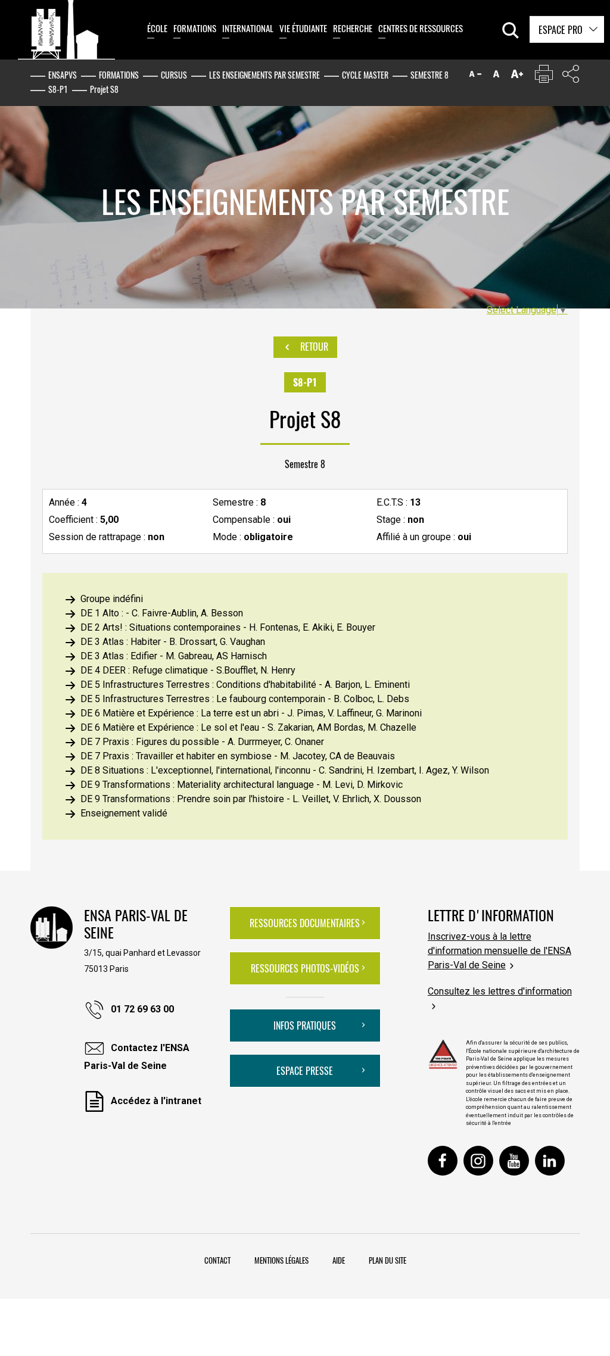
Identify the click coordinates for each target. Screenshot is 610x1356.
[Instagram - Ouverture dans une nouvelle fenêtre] (478, 1161)
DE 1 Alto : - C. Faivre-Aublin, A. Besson (161, 613)
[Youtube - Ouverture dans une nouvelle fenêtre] (514, 1161)
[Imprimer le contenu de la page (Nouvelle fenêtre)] (544, 76)
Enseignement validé (123, 813)
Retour (313, 346)
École (157, 28)
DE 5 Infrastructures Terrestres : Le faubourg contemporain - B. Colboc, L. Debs (244, 699)
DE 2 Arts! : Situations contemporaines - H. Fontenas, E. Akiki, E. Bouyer (227, 627)
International (247, 28)
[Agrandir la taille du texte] (517, 76)
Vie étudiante (303, 28)
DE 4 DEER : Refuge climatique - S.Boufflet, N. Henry (187, 670)
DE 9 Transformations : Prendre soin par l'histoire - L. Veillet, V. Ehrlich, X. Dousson (250, 799)
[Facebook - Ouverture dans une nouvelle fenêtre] (443, 1161)
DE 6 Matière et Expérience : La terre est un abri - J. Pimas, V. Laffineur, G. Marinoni (251, 713)
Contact (217, 1260)
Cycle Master (365, 74)
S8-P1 (58, 89)
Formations (194, 28)
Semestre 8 (429, 74)
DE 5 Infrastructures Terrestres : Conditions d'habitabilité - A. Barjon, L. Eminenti (245, 684)
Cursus (174, 74)
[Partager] (571, 76)
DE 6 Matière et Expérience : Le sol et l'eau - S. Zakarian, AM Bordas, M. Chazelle (248, 727)
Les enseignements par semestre (264, 74)
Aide (338, 1260)
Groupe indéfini (111, 598)
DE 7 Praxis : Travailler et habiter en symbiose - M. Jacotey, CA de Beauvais (237, 756)
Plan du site (387, 1260)
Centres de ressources (420, 28)
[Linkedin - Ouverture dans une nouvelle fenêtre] (550, 1161)
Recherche (352, 28)
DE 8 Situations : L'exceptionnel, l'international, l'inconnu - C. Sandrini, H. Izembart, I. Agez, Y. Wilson (284, 770)
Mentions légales (281, 1260)
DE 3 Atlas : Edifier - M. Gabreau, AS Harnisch (173, 656)
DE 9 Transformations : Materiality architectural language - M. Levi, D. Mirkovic (241, 784)
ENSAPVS (62, 74)
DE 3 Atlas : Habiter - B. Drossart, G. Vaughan (172, 641)
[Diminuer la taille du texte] (475, 76)
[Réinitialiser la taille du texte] (496, 76)
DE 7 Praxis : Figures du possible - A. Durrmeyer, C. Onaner (202, 741)
